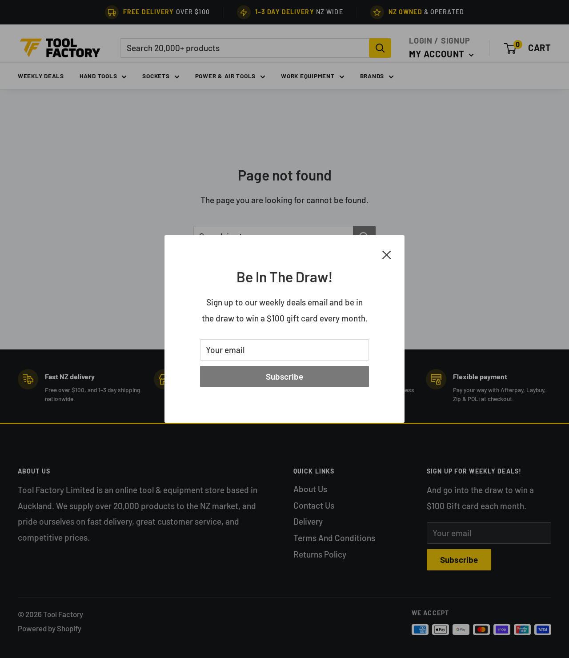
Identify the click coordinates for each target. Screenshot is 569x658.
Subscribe (284, 376)
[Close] (386, 254)
